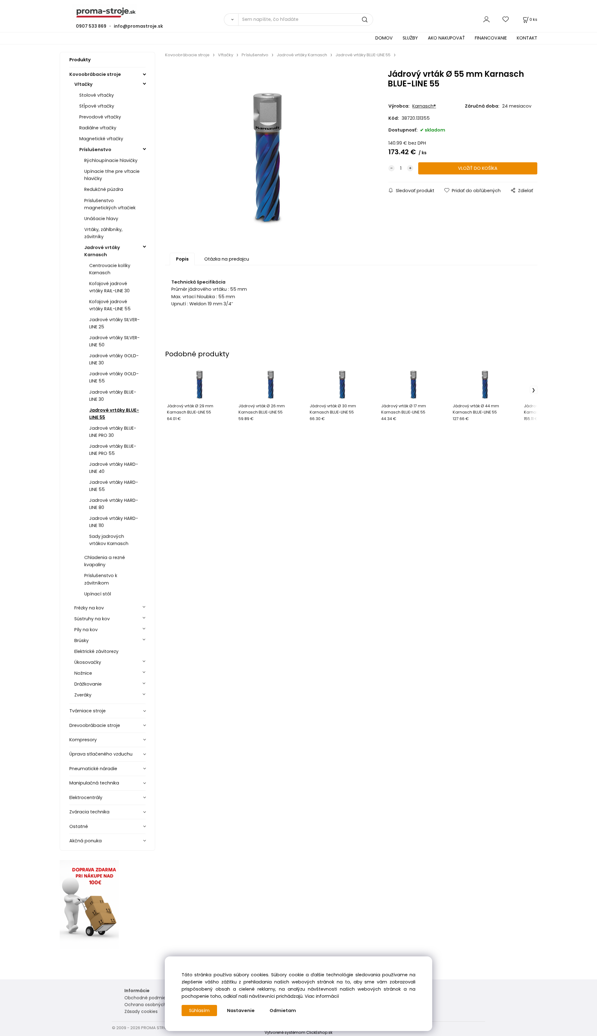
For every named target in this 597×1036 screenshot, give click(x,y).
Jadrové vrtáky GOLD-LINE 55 (114, 377)
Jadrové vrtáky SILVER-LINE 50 (114, 341)
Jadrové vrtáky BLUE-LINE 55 (114, 413)
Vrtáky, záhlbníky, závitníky (103, 233)
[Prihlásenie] (486, 19)
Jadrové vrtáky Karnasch (102, 251)
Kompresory (83, 740)
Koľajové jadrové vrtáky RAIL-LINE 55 (110, 305)
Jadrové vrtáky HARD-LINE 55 (113, 486)
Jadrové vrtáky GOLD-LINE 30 (114, 359)
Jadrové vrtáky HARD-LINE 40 (113, 467)
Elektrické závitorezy (96, 651)
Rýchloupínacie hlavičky (110, 160)
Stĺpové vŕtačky (96, 106)
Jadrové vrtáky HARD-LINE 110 (113, 522)
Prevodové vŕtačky (100, 117)
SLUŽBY (410, 38)
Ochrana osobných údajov (153, 1004)
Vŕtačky (83, 84)
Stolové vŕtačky (96, 95)
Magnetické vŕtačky (101, 139)
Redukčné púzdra (103, 189)
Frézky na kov (89, 608)
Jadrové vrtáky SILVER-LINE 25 (114, 323)
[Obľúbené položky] (505, 19)
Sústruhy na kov (92, 619)
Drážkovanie (88, 684)
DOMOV (384, 38)
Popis (182, 259)
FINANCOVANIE (491, 38)
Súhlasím (199, 1010)
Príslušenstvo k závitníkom (100, 579)
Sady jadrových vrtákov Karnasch (108, 540)
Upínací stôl (97, 594)
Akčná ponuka (85, 841)
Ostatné (78, 826)
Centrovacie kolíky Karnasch (109, 269)
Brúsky (81, 640)
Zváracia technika (89, 812)
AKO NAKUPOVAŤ (446, 38)
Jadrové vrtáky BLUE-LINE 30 (112, 395)
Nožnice (83, 673)
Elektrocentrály (85, 797)
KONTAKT (527, 38)
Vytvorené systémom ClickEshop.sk (298, 1032)
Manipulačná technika (94, 783)
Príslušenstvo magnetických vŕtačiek (110, 204)
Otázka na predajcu (226, 259)
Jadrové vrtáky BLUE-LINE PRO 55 (112, 449)
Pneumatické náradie (93, 768)
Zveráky (82, 695)
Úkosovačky (87, 662)
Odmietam (283, 1010)
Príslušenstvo (95, 149)
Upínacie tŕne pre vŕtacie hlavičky (112, 175)
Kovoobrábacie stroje (95, 74)
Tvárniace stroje (87, 711)
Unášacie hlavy (101, 218)
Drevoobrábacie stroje (94, 725)
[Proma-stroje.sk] (298, 12)
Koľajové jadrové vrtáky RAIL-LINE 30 (109, 287)
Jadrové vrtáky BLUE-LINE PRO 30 (112, 431)
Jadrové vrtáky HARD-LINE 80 (113, 504)
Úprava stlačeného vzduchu (100, 754)
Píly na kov (86, 630)
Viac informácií (322, 996)
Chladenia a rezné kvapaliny (104, 561)
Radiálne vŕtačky (97, 128)
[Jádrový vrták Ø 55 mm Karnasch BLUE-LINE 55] (267, 152)
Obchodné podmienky (148, 998)
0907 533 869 (91, 26)
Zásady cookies (141, 1011)
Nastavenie (241, 1010)
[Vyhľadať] (231, 19)
